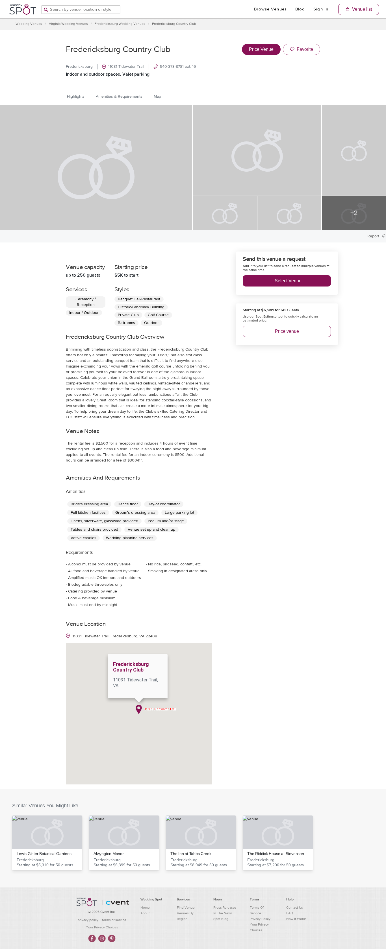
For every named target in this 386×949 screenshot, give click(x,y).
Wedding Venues (29, 23)
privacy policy (88, 920)
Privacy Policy (260, 919)
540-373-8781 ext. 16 (178, 66)
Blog (300, 9)
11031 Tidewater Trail (126, 66)
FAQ (289, 913)
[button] (47, 842)
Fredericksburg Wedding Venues (120, 23)
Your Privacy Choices (102, 927)
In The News (223, 913)
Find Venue (186, 907)
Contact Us (294, 907)
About (145, 913)
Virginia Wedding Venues (68, 23)
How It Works (296, 919)
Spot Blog (220, 919)
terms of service (114, 920)
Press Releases (225, 907)
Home (145, 907)
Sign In (320, 9)
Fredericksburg (79, 66)
